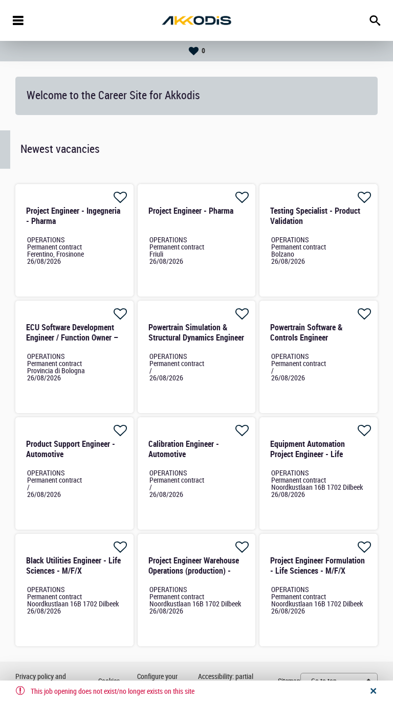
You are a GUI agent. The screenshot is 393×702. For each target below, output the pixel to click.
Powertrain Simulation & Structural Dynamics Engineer (196, 333)
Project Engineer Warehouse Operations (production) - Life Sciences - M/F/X (193, 571)
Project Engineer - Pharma (190, 211)
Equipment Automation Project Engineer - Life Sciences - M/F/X (307, 454)
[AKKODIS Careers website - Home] (196, 20)
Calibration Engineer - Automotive (183, 449)
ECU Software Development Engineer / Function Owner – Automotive (72, 338)
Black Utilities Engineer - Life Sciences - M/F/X (73, 566)
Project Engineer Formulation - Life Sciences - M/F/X (317, 566)
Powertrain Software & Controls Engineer (306, 333)
